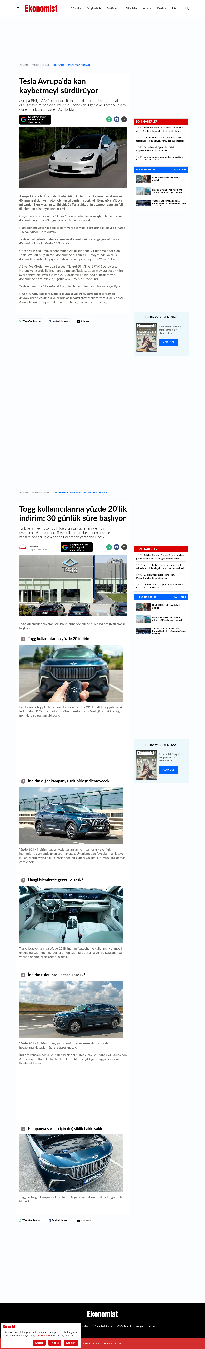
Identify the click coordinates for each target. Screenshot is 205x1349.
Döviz (160, 8)
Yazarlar (147, 8)
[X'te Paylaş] (124, 119)
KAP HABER (180, 170)
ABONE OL (168, 342)
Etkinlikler (131, 8)
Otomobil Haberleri (40, 65)
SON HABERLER (146, 121)
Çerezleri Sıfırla (103, 1326)
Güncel (75, 8)
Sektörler (112, 8)
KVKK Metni (123, 1326)
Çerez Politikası (81, 1326)
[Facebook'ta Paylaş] (116, 119)
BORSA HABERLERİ (146, 170)
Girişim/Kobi (94, 8)
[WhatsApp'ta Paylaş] (109, 119)
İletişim (151, 1326)
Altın (174, 8)
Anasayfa (24, 65)
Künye (139, 1326)
